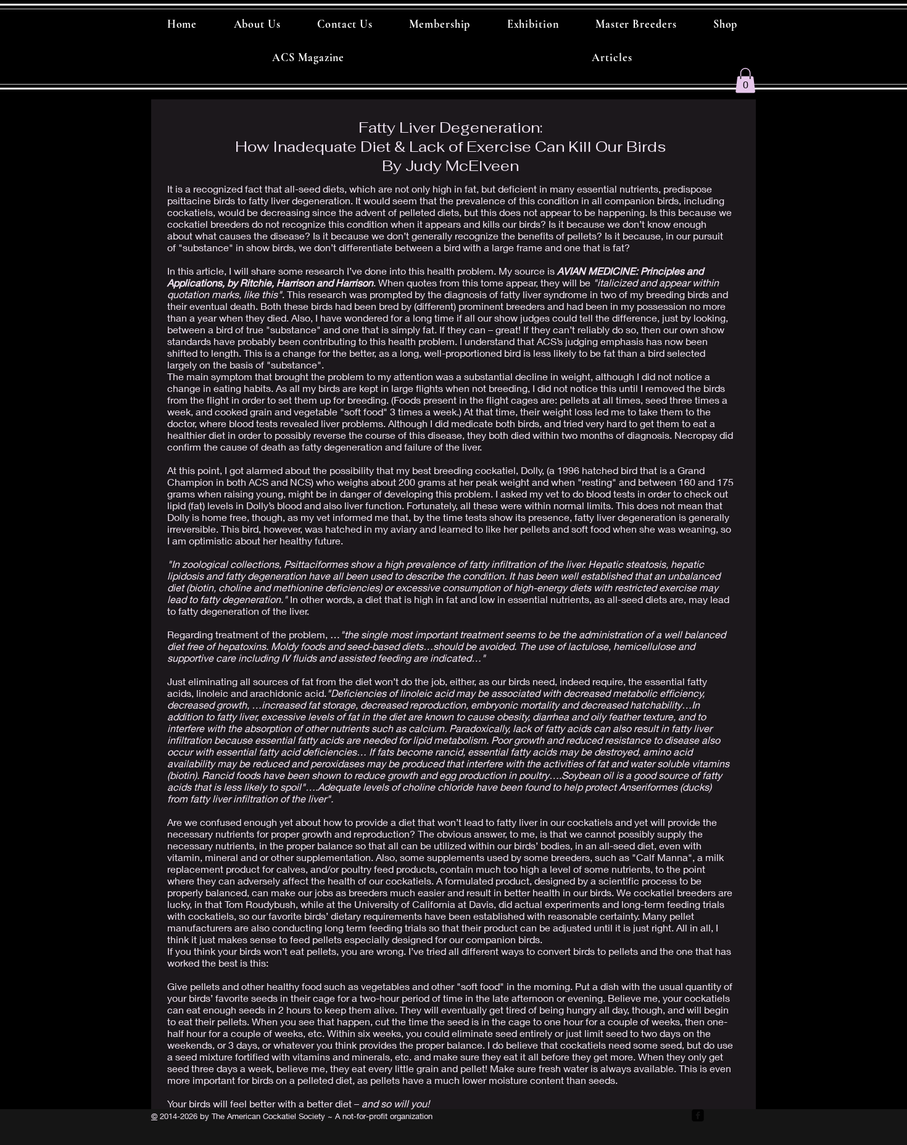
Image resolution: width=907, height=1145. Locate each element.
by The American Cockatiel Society (261, 1116)
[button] (745, 80)
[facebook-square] (698, 1115)
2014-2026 (177, 1116)
